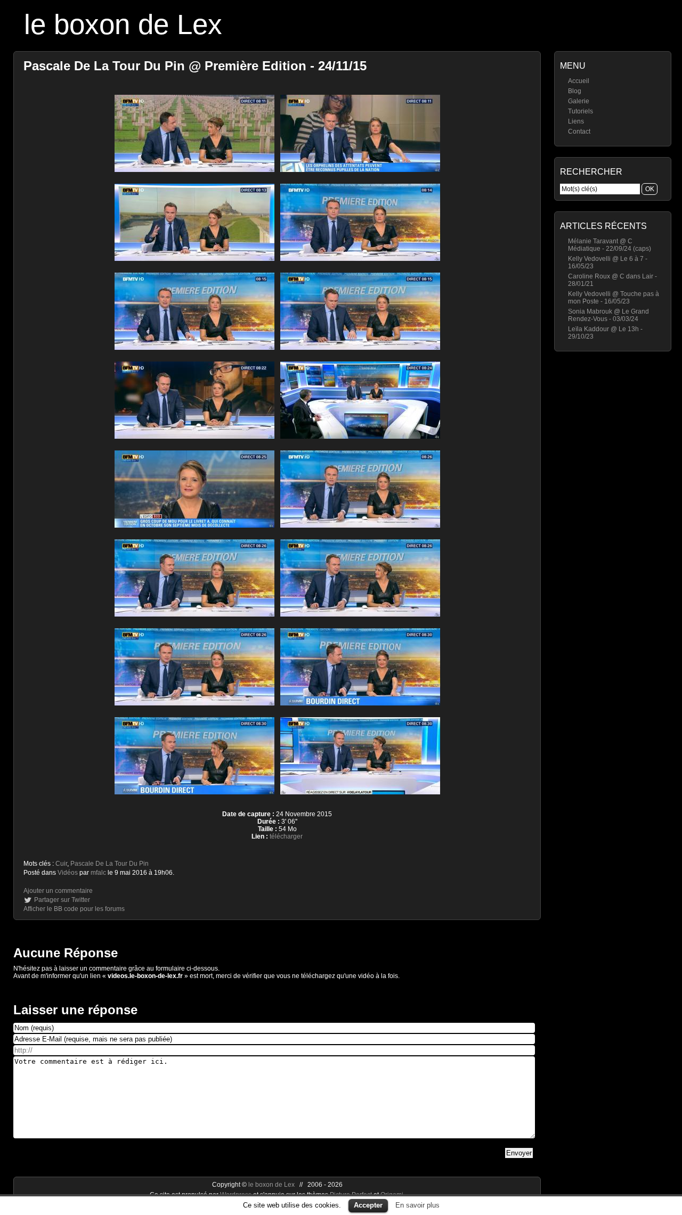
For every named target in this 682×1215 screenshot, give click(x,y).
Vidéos (68, 872)
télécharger (286, 836)
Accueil (578, 81)
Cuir (61, 863)
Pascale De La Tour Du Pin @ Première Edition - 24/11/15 (195, 66)
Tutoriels (580, 111)
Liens (576, 121)
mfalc (98, 872)
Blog (574, 91)
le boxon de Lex (123, 24)
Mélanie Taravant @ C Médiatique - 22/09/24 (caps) (609, 244)
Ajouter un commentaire (58, 890)
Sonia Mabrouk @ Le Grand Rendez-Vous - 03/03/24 (608, 315)
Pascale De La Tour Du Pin (109, 863)
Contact (579, 131)
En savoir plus (417, 1205)
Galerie (578, 101)
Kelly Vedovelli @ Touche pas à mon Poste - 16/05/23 (613, 297)
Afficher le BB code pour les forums (74, 909)
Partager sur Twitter (62, 900)
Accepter (368, 1205)
